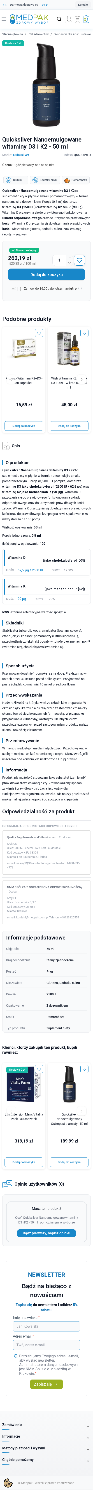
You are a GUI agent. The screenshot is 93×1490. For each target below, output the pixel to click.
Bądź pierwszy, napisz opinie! (46, 1233)
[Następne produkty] (82, 1111)
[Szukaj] (59, 19)
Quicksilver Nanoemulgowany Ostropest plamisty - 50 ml (69, 1119)
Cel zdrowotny (39, 34)
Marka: (7, 155)
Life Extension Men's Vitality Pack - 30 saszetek (24, 1117)
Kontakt (83, 4)
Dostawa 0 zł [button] (13, 43)
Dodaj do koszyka (46, 274)
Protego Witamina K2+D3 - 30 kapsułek (23, 381)
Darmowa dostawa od (29, 4)
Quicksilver (21, 155)
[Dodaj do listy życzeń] (79, 260)
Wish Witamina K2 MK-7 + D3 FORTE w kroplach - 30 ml (69, 383)
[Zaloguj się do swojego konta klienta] (69, 19)
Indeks (68, 155)
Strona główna (12, 34)
